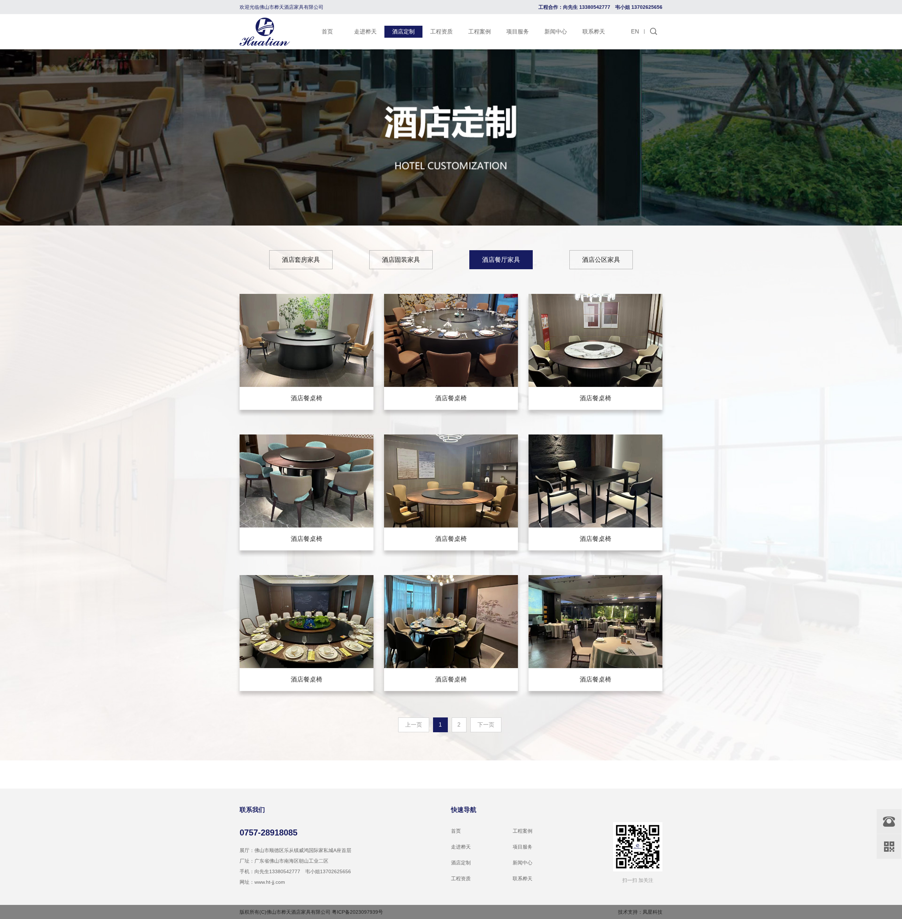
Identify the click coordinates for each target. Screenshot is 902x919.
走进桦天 (365, 32)
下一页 (485, 725)
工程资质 (441, 32)
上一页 (413, 725)
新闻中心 (555, 32)
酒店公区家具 (601, 259)
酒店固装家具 (401, 259)
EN (635, 32)
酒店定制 (403, 32)
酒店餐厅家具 (501, 259)
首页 (327, 32)
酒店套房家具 (301, 259)
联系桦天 (593, 32)
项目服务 (517, 32)
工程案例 (479, 32)
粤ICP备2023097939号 (357, 912)
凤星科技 (652, 912)
